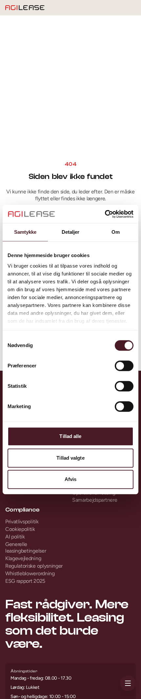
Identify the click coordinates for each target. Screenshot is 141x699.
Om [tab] (115, 232)
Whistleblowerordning (30, 573)
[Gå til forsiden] (25, 7)
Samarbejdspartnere (94, 500)
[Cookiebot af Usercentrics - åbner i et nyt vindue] (104, 214)
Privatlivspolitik (22, 521)
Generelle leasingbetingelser (25, 547)
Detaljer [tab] (71, 232)
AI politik (15, 537)
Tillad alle (70, 436)
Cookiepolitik (20, 529)
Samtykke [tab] (25, 232)
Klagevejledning (23, 558)
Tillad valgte (70, 458)
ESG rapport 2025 (25, 581)
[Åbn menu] (128, 683)
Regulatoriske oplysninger (34, 566)
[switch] (124, 365)
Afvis (71, 479)
